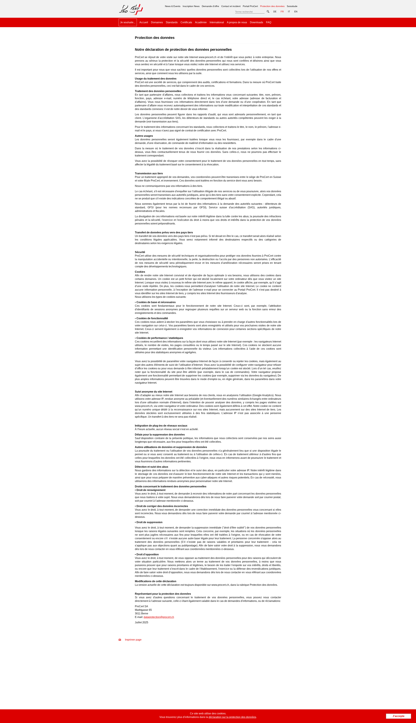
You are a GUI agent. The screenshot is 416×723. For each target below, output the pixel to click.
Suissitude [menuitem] (292, 6)
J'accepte (398, 716)
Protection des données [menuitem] (272, 5)
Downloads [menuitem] (256, 22)
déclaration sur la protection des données (232, 717)
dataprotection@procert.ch (159, 617)
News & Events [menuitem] (172, 6)
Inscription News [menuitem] (191, 6)
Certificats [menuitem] (186, 22)
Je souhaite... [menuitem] (127, 22)
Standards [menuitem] (172, 22)
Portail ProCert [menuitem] (250, 6)
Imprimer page (133, 639)
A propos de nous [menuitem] (237, 22)
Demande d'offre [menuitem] (210, 6)
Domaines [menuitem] (157, 22)
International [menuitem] (217, 22)
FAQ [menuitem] (268, 22)
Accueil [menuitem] (143, 22)
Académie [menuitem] (201, 22)
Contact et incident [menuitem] (230, 6)
